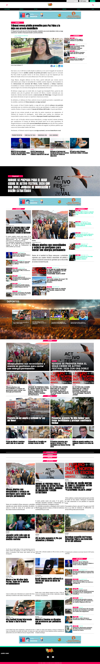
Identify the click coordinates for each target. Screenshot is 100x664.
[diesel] (67, 53)
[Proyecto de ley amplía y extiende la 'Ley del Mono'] (67, 40)
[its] (68, 629)
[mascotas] (40, 148)
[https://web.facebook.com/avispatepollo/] (48, 657)
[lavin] (20, 530)
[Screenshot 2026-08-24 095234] (9, 278)
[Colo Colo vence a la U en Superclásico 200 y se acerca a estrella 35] (9, 271)
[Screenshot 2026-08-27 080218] (18, 223)
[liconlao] (72, 258)
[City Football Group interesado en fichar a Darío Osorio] (72, 247)
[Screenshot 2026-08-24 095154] (9, 286)
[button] (17, 135)
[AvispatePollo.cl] (7, 5)
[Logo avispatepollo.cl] (50, 5)
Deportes (16, 310)
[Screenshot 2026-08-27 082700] (20, 484)
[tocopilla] (67, 60)
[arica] (59, 148)
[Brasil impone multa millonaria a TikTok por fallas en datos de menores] (72, 235)
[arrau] (20, 148)
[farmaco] (79, 148)
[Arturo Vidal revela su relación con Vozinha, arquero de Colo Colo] (72, 213)
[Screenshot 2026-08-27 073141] (79, 478)
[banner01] (50, 205)
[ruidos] (67, 47)
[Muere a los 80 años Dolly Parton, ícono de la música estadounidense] (72, 224)
